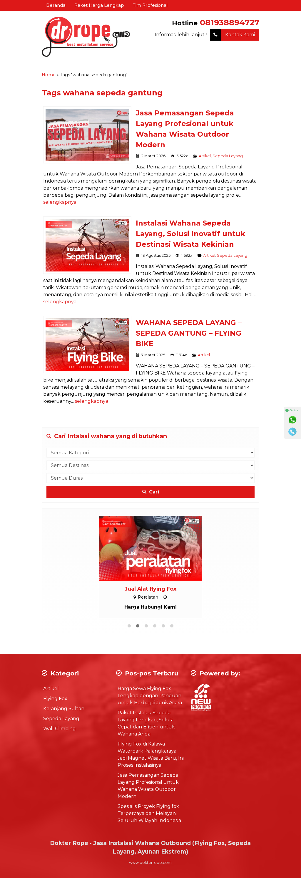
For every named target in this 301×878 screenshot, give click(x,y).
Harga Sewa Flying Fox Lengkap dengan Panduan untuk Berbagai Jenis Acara (150, 695)
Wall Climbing (59, 728)
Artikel (205, 156)
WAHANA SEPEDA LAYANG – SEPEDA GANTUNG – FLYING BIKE (189, 333)
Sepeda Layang (228, 156)
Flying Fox (55, 698)
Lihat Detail (156, 548)
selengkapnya (59, 202)
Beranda (56, 5)
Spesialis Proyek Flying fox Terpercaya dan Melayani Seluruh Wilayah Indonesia (149, 813)
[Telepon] (292, 431)
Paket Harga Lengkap (99, 5)
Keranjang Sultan (63, 708)
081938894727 (229, 22)
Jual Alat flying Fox (150, 589)
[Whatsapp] (292, 419)
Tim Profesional (150, 5)
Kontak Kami (240, 34)
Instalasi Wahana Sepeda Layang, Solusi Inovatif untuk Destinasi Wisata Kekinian (190, 234)
